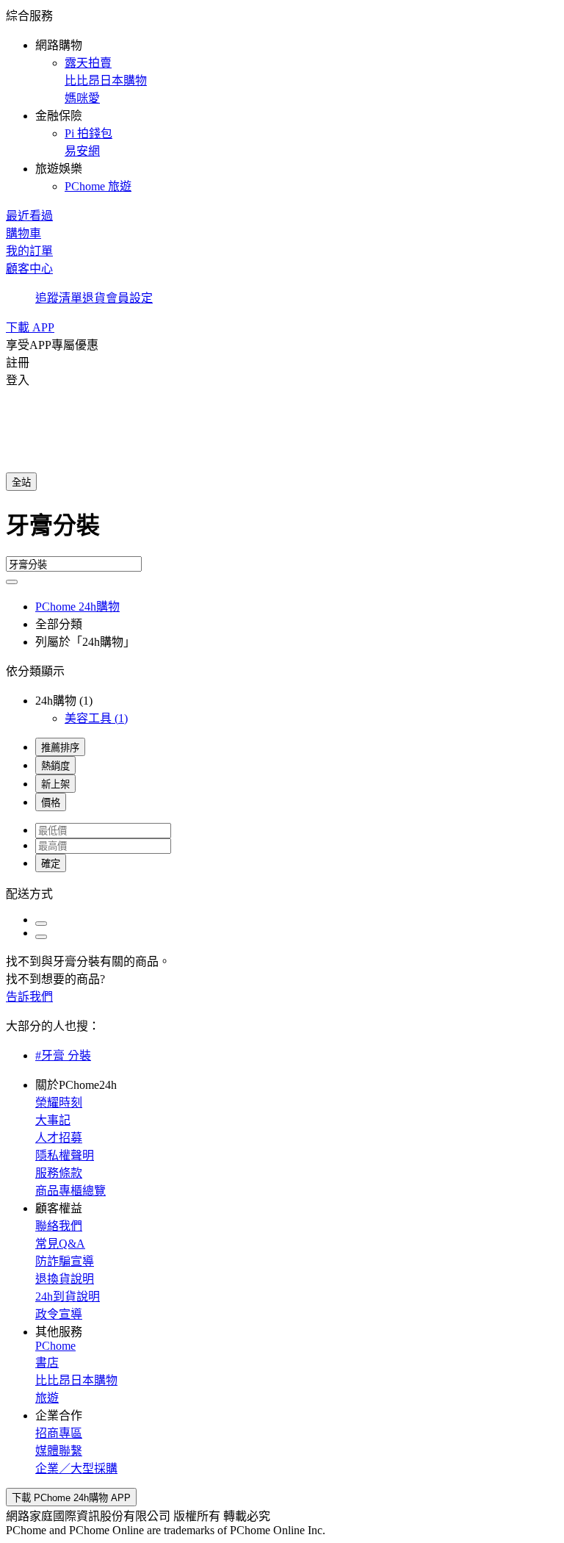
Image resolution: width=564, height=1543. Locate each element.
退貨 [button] (94, 298)
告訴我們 (29, 996)
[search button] (12, 582)
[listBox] (282, 893)
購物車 (23, 233)
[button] (282, 100)
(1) (96, 718)
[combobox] (282, 531)
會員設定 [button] (129, 298)
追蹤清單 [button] (58, 298)
